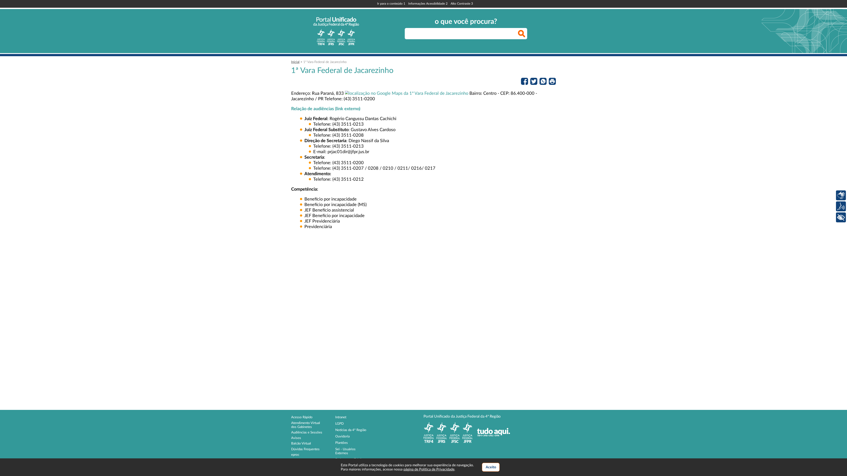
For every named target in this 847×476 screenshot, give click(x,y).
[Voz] (841, 206)
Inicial (295, 62)
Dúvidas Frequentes (305, 449)
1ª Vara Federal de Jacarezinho (325, 62)
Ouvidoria (342, 436)
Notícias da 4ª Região (350, 430)
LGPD (339, 423)
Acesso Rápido (302, 417)
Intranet (340, 417)
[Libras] (841, 195)
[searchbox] (466, 33)
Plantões (341, 442)
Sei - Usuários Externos (345, 451)
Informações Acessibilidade (428, 3)
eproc (295, 454)
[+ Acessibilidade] (841, 217)
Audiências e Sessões (306, 432)
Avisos (296, 438)
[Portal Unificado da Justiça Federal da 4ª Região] (336, 31)
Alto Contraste (462, 3)
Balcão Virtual (301, 443)
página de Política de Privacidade (428, 469)
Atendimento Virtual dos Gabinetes (305, 425)
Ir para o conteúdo (391, 3)
